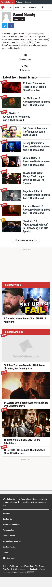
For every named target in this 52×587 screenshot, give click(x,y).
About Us (6, 513)
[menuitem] (7, 2)
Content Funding (9, 547)
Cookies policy (9, 536)
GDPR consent (9, 558)
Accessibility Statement (12, 541)
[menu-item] (9, 7)
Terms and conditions (11, 524)
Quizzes (28, 2)
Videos (19, 2)
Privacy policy (8, 530)
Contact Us (7, 519)
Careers (6, 552)
